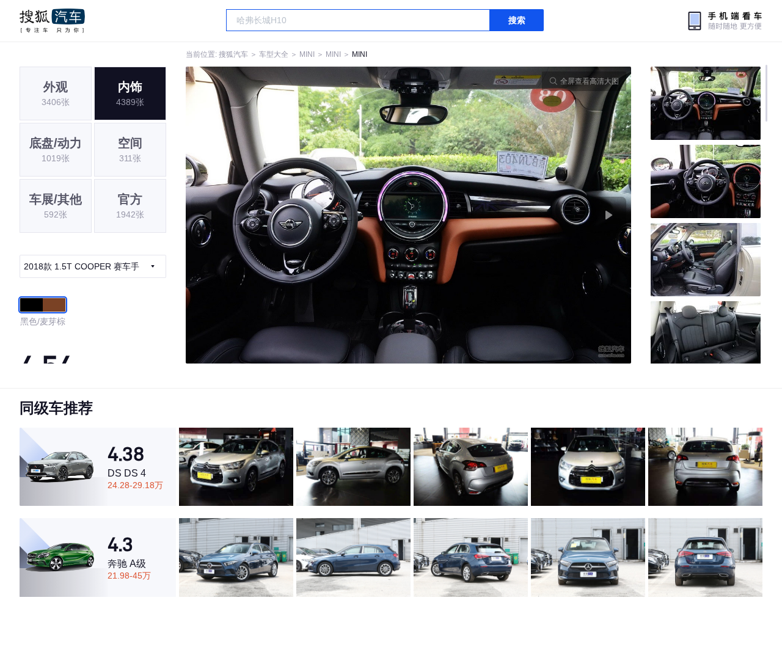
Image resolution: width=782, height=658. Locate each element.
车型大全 (273, 54)
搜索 (516, 20)
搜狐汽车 (52, 21)
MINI (307, 54)
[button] (297, 215)
